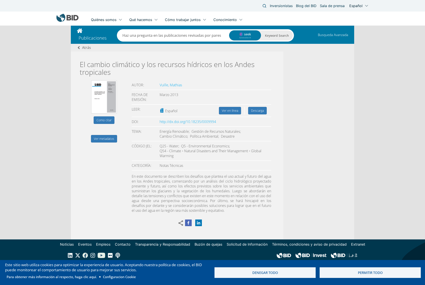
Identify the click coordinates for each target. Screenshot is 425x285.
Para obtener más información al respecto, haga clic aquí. (52, 277)
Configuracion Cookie (119, 277)
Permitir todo (370, 272)
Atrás (86, 47)
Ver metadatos (104, 139)
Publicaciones (92, 38)
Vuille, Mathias (171, 85)
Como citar (104, 120)
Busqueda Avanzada (333, 35)
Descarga (257, 110)
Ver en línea (230, 110)
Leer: (136, 109)
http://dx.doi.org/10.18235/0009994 (188, 121)
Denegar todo (265, 272)
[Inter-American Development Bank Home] (67, 21)
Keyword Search (277, 35)
